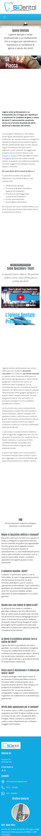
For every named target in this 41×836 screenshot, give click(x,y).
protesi (14, 155)
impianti (5, 155)
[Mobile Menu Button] (4, 17)
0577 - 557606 (12, 787)
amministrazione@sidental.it (16, 782)
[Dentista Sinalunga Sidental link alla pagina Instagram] (4, 770)
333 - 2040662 (11, 793)
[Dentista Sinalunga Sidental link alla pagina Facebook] (2, 770)
